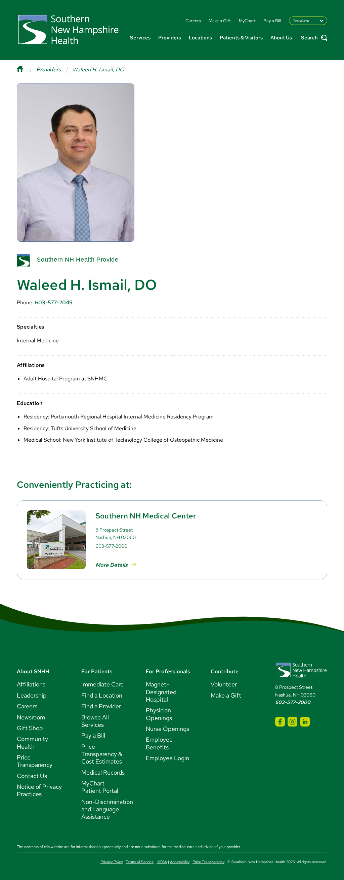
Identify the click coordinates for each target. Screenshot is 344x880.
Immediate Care (102, 684)
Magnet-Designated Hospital (161, 691)
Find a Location (101, 695)
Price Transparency (34, 761)
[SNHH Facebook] (280, 721)
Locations (200, 37)
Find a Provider (101, 706)
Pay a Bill (93, 735)
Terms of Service (140, 861)
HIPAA (162, 861)
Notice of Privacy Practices (39, 790)
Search (309, 38)
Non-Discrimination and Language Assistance (107, 809)
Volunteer (224, 684)
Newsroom (31, 717)
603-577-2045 (53, 302)
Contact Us (32, 776)
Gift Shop (30, 728)
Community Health (32, 742)
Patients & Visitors (241, 37)
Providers (169, 37)
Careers (27, 706)
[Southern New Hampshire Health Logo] (301, 676)
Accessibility (179, 861)
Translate (301, 20)
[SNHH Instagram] (292, 721)
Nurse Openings (167, 729)
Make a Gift (226, 695)
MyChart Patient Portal (99, 786)
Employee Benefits (159, 743)
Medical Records (103, 772)
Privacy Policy (111, 861)
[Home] (26, 69)
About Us (281, 37)
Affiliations (31, 684)
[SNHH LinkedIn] (305, 721)
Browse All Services (95, 721)
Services (140, 37)
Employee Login (167, 758)
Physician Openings (159, 713)
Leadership (32, 695)
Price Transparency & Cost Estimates (101, 754)
